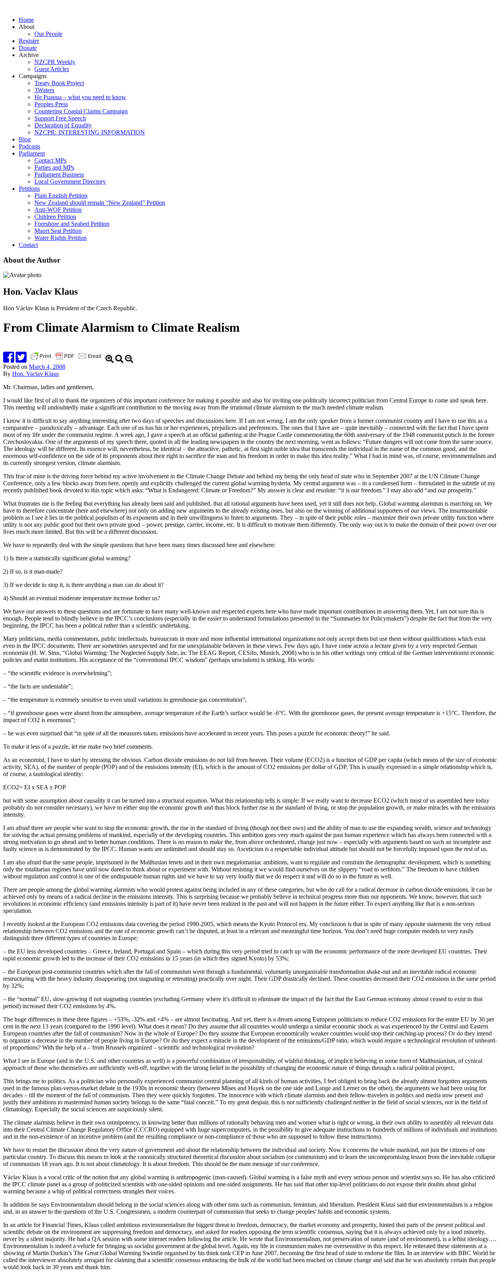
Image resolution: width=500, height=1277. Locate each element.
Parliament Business (59, 174)
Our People (48, 33)
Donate (28, 48)
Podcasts (29, 146)
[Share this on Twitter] (21, 359)
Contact (28, 244)
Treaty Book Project (59, 83)
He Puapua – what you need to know (80, 97)
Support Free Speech (60, 118)
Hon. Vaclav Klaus (35, 373)
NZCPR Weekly (54, 62)
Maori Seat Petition (58, 230)
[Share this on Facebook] (8, 359)
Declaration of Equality (63, 125)
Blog (25, 139)
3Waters (44, 90)
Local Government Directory (70, 181)
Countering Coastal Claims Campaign (81, 111)
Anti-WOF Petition (58, 209)
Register (29, 41)
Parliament (32, 153)
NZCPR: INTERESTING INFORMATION (89, 132)
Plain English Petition (61, 195)
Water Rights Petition (60, 237)
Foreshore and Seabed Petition (71, 223)
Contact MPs (50, 160)
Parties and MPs (54, 167)
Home (26, 19)
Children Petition (55, 216)
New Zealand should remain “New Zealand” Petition (99, 202)
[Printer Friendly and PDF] (66, 359)
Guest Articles (51, 69)
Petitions (29, 188)
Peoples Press (51, 104)
